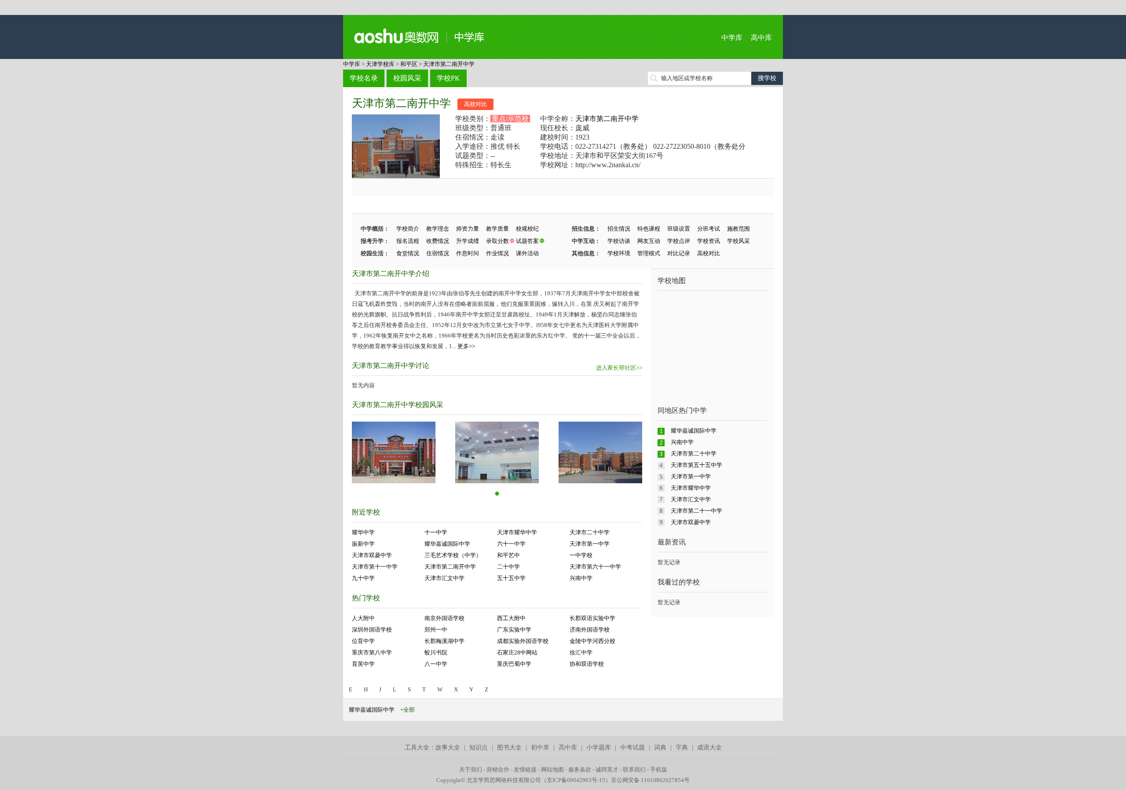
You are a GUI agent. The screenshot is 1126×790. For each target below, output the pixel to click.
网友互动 (648, 241)
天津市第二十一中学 (696, 510)
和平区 (408, 64)
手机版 (658, 769)
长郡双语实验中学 (592, 618)
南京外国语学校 (444, 618)
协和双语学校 (587, 664)
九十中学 (363, 578)
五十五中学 (511, 578)
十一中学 (435, 532)
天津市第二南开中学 (449, 64)
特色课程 (648, 228)
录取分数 (497, 241)
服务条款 (579, 769)
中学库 (731, 37)
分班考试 (708, 228)
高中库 (761, 37)
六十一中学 (511, 543)
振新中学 (363, 543)
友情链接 (525, 769)
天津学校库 (380, 64)
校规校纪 (527, 228)
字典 (682, 747)
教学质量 (497, 228)
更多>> (466, 346)
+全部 (407, 709)
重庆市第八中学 (372, 652)
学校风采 (738, 241)
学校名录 (364, 78)
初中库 (540, 747)
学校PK (448, 78)
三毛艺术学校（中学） (453, 555)
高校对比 (475, 104)
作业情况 (497, 253)
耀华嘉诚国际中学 (447, 543)
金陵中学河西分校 (592, 641)
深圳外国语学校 (372, 629)
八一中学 (435, 664)
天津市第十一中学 (375, 566)
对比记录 (678, 253)
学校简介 (407, 228)
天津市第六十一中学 (595, 566)
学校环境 (618, 253)
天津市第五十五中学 (696, 465)
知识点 (478, 747)
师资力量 (467, 228)
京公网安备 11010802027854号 (650, 780)
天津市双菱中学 (372, 555)
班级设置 (678, 228)
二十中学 (508, 566)
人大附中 (363, 618)
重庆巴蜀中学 (514, 664)
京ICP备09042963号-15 (576, 780)
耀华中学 (363, 532)
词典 (660, 747)
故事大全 (447, 747)
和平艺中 (508, 555)
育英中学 (363, 664)
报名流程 (407, 241)
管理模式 (648, 253)
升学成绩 (467, 241)
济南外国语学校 (590, 629)
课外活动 (527, 253)
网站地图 (552, 769)
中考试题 (632, 747)
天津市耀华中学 (517, 532)
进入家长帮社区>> (619, 367)
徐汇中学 (581, 652)
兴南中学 (581, 578)
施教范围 (738, 228)
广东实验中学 (514, 629)
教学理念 (437, 228)
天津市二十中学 (590, 532)
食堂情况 (407, 253)
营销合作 (497, 769)
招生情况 (618, 228)
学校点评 (678, 241)
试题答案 (527, 241)
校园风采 (407, 78)
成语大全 (709, 747)
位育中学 (363, 641)
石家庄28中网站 (517, 652)
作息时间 (467, 253)
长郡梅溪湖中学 (444, 641)
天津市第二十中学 (694, 453)
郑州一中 (435, 629)
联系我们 (634, 769)
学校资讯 (708, 241)
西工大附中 (511, 618)
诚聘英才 (607, 769)
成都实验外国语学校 (522, 641)
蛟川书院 (435, 652)
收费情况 (437, 241)
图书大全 (509, 747)
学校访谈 (618, 241)
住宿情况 (437, 253)
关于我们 (470, 769)
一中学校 (581, 555)
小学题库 (598, 747)
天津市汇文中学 (444, 578)
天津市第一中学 (590, 543)
